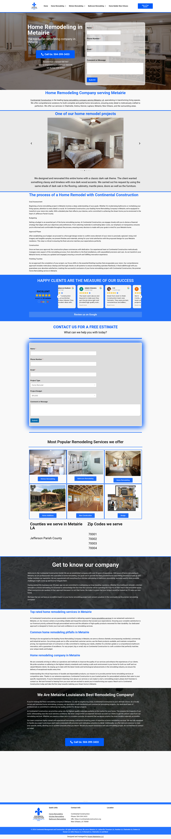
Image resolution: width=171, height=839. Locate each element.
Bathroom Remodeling (96, 6)
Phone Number (94, 39)
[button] (58, 6)
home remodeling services (101, 618)
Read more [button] (64, 305)
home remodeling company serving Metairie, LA (84, 100)
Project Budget (36, 391)
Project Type (35, 380)
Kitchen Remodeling (76, 6)
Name (90, 28)
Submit (92, 80)
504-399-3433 (81, 816)
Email (90, 49)
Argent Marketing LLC (95, 837)
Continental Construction (40, 100)
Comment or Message (96, 60)
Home (46, 6)
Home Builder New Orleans (118, 6)
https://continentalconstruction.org (88, 819)
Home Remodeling (57, 6)
